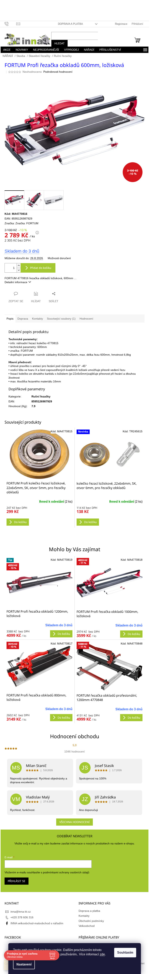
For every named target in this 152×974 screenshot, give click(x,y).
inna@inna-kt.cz (20, 911)
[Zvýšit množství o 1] (19, 265)
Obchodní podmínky (91, 920)
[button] (39, 628)
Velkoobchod (87, 925)
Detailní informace (16, 282)
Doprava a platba (70, 23)
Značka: (26, 223)
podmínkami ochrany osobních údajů (66, 872)
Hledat (59, 43)
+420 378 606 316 (21, 917)
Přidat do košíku (40, 268)
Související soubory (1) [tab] (61, 318)
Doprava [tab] (22, 318)
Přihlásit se (16, 881)
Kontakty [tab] (37, 318)
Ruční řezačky (40, 396)
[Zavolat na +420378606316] (10, 23)
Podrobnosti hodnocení (57, 71)
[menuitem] (7, 50)
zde (102, 954)
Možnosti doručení (59, 258)
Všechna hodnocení (74, 822)
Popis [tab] (10, 318)
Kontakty (84, 915)
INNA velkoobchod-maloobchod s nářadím (36, 923)
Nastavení (23, 964)
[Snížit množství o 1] (19, 270)
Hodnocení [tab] (86, 318)
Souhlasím (125, 952)
